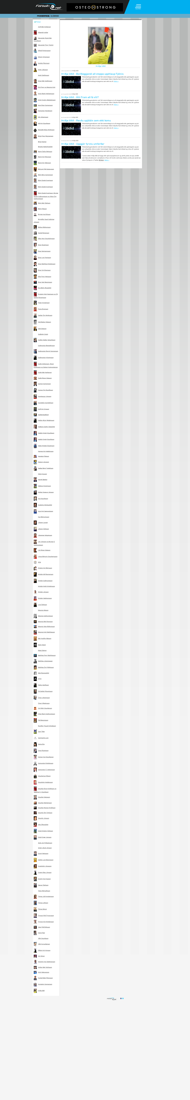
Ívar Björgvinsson (43, 517)
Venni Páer (41, 933)
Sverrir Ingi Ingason (44, 879)
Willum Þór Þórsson (44, 950)
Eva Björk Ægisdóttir (44, 288)
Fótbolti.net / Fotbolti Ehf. (49, 6)
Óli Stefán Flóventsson (45, 691)
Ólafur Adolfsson (43, 685)
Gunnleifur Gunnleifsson (45, 402)
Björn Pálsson (42, 209)
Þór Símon (41, 956)
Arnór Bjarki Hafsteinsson (46, 93)
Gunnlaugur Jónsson (44, 396)
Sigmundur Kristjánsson (45, 763)
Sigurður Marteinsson (45, 803)
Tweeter (123, 998)
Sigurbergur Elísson (44, 776)
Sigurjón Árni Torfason (45, 813)
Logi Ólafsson (42, 604)
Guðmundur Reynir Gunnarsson (48, 351)
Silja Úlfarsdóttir (43, 824)
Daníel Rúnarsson (43, 233)
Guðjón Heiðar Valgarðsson (46, 340)
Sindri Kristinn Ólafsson (45, 831)
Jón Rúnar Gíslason (44, 550)
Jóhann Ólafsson (43, 529)
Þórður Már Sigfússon (45, 967)
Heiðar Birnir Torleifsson (45, 468)
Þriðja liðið (41, 990)
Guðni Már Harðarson (45, 372)
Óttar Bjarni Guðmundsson (46, 714)
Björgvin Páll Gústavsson (46, 169)
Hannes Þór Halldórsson (45, 451)
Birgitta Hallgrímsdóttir (45, 146)
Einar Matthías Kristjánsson (46, 264)
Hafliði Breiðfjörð (43, 414)
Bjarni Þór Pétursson (44, 157)
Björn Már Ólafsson (44, 203)
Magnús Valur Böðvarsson (46, 626)
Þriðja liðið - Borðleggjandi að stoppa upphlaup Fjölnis (92, 73)
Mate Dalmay (42, 650)
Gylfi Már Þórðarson (44, 27)
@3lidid (101, 160)
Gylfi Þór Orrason (43, 409)
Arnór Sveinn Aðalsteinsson (47, 100)
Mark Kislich (42, 645)
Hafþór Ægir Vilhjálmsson (46, 420)
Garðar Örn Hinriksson (45, 315)
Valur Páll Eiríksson (44, 927)
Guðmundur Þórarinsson (46, 357)
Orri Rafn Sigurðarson (45, 708)
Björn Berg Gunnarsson (45, 175)
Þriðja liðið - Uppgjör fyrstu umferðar (82, 143)
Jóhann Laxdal (43, 522)
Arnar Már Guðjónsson (45, 81)
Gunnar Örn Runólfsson (45, 390)
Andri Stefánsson (43, 75)
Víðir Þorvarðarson (44, 944)
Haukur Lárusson (43, 462)
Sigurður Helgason (44, 797)
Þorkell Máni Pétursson (45, 978)
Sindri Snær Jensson (44, 837)
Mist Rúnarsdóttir (43, 673)
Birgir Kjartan (42, 141)
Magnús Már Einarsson (45, 621)
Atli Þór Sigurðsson (44, 123)
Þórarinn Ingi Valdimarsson (46, 961)
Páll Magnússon (43, 720)
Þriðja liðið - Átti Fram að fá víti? (80, 97)
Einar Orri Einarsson (44, 270)
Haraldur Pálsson (43, 456)
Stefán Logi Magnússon (45, 860)
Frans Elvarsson (43, 309)
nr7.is (39, 678)
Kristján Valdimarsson (45, 598)
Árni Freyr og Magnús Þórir (46, 87)
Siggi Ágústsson (43, 750)
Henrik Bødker (42, 479)
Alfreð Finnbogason (44, 50)
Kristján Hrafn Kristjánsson (46, 586)
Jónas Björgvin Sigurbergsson (47, 556)
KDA (39, 562)
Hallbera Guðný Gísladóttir (46, 426)
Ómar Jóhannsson (44, 697)
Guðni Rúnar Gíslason (45, 378)
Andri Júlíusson (43, 69)
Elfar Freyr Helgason (44, 276)
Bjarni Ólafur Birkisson (45, 151)
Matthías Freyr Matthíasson (47, 655)
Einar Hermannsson (44, 251)
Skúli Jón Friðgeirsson (45, 843)
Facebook (121, 998)
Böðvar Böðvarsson (44, 227)
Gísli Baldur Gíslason (44, 322)
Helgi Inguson (42, 474)
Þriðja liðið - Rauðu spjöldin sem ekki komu (86, 120)
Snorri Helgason (43, 853)
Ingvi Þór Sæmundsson (45, 511)
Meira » (116, 81)
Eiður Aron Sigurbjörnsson (46, 238)
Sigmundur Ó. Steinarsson (46, 769)
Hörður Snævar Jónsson (46, 492)
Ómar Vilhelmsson (44, 703)
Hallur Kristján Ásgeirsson (46, 445)
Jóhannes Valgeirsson (45, 535)
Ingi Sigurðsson (43, 498)
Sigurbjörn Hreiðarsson (45, 782)
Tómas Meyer (42, 909)
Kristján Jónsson (43, 592)
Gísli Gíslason (42, 328)
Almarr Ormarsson (44, 57)
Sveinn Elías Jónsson (44, 872)
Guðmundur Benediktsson (46, 345)
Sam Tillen (41, 731)
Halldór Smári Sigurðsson (46, 433)
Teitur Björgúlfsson (44, 891)
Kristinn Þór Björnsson (45, 568)
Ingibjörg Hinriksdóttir (45, 505)
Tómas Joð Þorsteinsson (46, 896)
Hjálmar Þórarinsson (44, 486)
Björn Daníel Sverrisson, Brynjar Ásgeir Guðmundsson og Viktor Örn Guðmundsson (46, 195)
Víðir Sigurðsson (43, 938)
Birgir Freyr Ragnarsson (45, 136)
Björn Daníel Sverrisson (45, 180)
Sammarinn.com (43, 738)
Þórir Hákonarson (43, 972)
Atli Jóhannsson (43, 117)
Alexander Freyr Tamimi (45, 45)
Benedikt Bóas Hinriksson (46, 129)
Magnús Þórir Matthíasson (46, 632)
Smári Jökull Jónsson (45, 848)
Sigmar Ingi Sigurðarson (46, 757)
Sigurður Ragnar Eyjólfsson (46, 808)
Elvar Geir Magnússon (45, 282)
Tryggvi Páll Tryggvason (46, 915)
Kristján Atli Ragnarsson (45, 574)
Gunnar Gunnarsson (44, 383)
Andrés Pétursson (43, 63)
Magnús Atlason (43, 610)
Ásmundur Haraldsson (45, 110)
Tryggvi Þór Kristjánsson (46, 922)
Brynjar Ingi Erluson (44, 214)
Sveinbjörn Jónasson (44, 866)
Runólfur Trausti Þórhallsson (47, 726)
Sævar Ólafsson (43, 885)
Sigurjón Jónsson (43, 818)
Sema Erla (41, 744)
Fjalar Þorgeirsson (44, 303)
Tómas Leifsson (43, 903)
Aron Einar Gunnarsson (45, 105)
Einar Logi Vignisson (44, 257)
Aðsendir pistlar (43, 32)
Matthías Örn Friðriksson (46, 667)
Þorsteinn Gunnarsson (45, 984)
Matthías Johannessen (45, 661)
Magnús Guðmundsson (45, 616)
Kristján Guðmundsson (45, 580)
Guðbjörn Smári (43, 334)
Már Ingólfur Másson (44, 638)
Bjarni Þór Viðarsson (44, 163)
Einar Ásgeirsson (43, 245)
